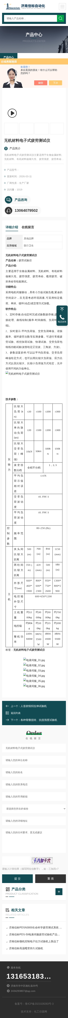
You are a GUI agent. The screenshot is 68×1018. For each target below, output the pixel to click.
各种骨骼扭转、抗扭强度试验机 (39, 719)
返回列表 (16, 713)
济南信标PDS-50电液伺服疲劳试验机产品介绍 (35, 934)
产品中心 (8, 57)
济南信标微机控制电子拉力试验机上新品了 (34, 941)
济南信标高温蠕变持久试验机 (26, 948)
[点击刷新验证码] (42, 860)
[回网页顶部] (62, 309)
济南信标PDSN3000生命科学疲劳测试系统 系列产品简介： (35, 927)
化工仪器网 (40, 1011)
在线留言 (28, 227)
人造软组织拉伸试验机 (34, 706)
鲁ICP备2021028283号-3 (39, 1003)
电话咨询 (62, 322)
